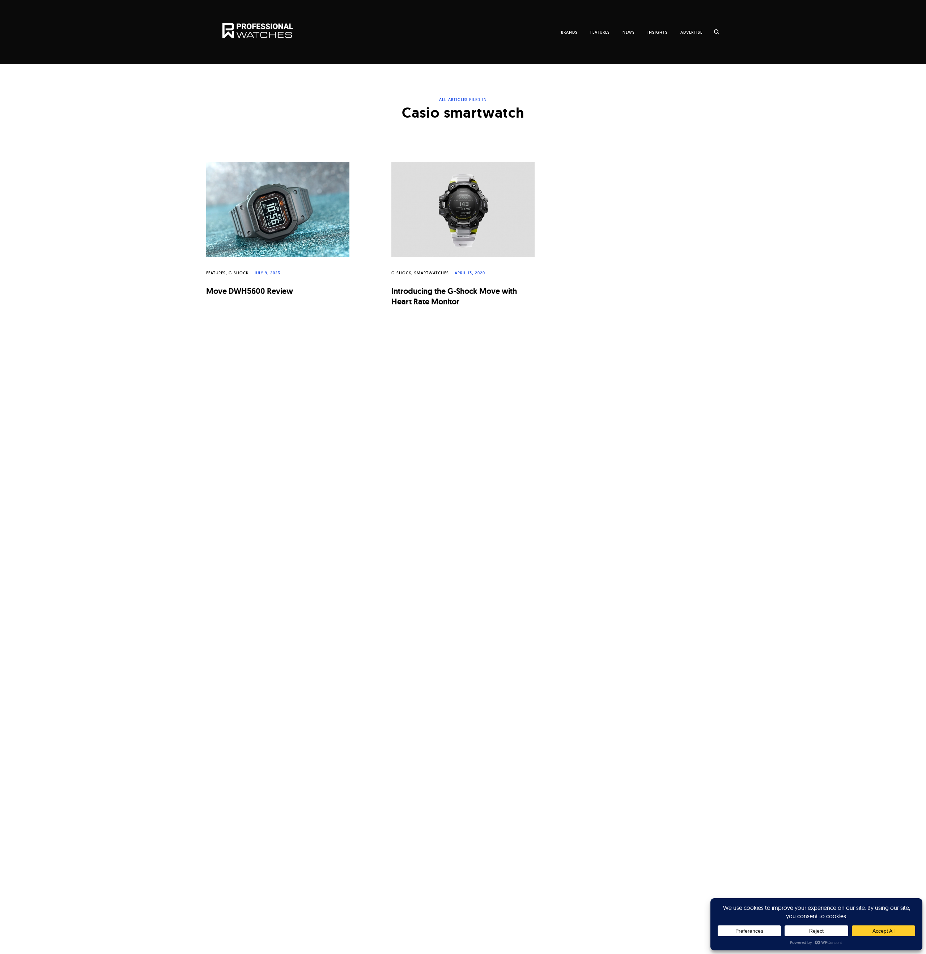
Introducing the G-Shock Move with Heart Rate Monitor (454, 296)
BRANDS (569, 32)
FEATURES (600, 32)
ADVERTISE (691, 32)
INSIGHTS (657, 32)
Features (216, 272)
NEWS (629, 32)
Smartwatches (431, 272)
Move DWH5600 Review (249, 291)
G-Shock (239, 272)
